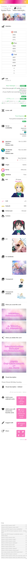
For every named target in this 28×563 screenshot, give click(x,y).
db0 (26, 439)
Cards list (8, 8)
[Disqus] (14, 463)
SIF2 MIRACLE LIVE (18, 6)
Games (4, 6)
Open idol (18, 181)
